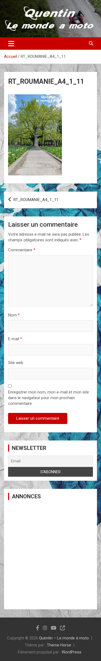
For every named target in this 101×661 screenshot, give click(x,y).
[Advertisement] (50, 554)
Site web (15, 362)
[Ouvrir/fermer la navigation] (11, 43)
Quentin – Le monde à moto (64, 638)
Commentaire (21, 250)
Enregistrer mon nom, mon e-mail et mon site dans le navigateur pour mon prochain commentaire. (48, 398)
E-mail (15, 338)
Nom (14, 315)
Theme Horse (59, 645)
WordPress (71, 652)
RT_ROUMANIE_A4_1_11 (35, 199)
